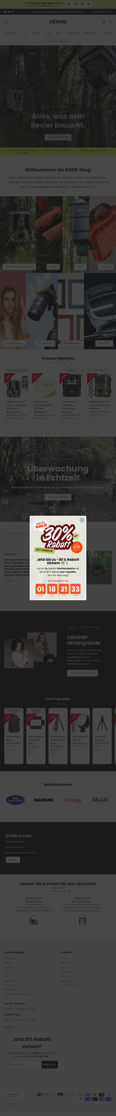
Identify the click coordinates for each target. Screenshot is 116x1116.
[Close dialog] (82, 520)
